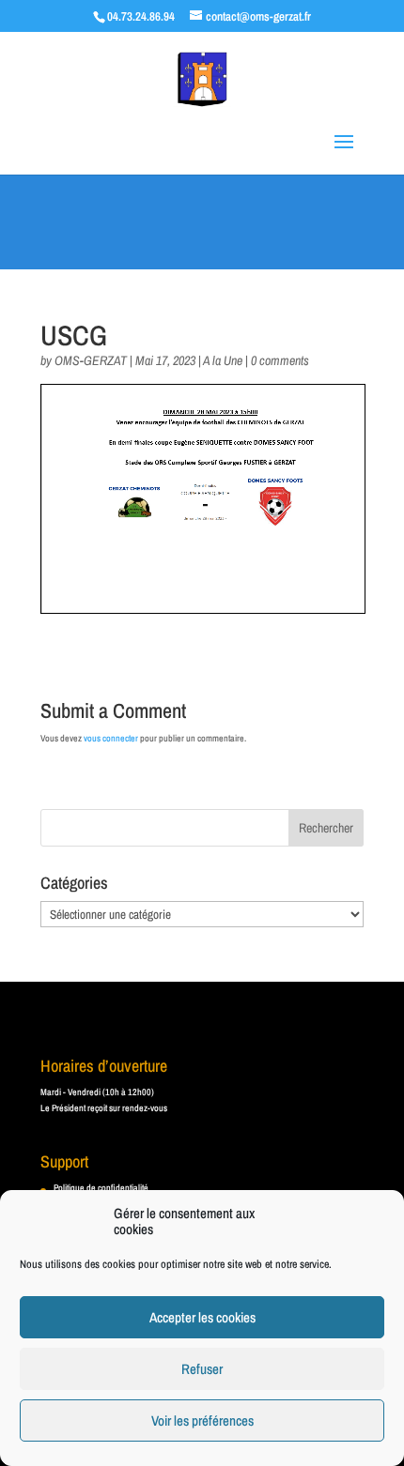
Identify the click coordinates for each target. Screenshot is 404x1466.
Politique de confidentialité (101, 1188)
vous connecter (111, 738)
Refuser (202, 1369)
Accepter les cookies (202, 1317)
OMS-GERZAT (90, 360)
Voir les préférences (202, 1420)
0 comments (280, 360)
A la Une (222, 360)
